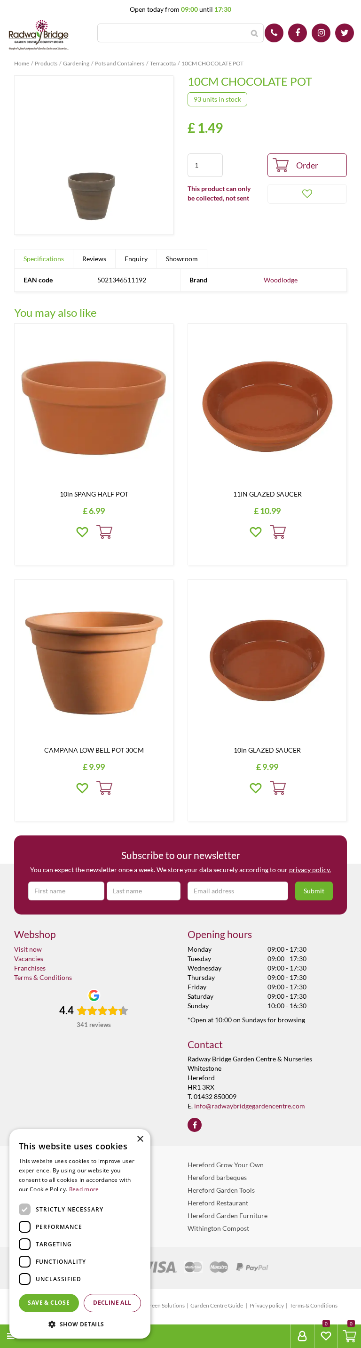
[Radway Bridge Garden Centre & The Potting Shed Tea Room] (39, 35)
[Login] (302, 1336)
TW (344, 33)
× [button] (139, 1139)
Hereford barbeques (217, 1177)
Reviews (94, 259)
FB (297, 33)
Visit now (28, 949)
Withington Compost (218, 1228)
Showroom (182, 259)
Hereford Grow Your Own (226, 1165)
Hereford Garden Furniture (227, 1216)
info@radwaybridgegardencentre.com (249, 1106)
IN (321, 33)
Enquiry (136, 259)
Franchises (30, 968)
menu (29, 1336)
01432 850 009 (274, 33)
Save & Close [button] (49, 1303)
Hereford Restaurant (218, 1203)
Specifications (44, 259)
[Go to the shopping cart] (349, 1336)
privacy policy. (310, 870)
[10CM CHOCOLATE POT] (94, 155)
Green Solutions (165, 1305)
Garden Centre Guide (217, 1305)
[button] (80, 1323)
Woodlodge (281, 280)
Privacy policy (267, 1305)
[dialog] (79, 1234)
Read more (84, 1189)
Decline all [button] (112, 1303)
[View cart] (349, 1336)
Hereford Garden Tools (221, 1190)
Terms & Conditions (43, 977)
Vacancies (28, 959)
